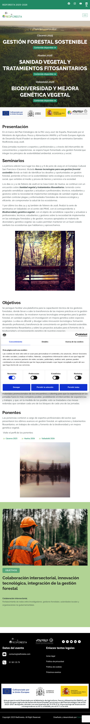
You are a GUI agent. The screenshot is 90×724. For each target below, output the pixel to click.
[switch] (34, 378)
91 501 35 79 (14, 662)
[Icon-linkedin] (75, 641)
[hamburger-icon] (85, 15)
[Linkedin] (86, 3)
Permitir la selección (45, 387)
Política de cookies (54, 667)
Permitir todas (73, 387)
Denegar (16, 387)
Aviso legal (50, 656)
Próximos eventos (53, 672)
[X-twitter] (86, 6)
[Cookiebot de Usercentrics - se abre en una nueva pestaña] (77, 335)
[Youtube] (80, 3)
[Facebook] (69, 3)
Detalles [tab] (45, 342)
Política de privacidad (55, 661)
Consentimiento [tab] (15, 342)
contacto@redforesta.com (19, 654)
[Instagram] (75, 3)
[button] (11, 570)
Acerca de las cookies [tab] (74, 342)
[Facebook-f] (63, 641)
